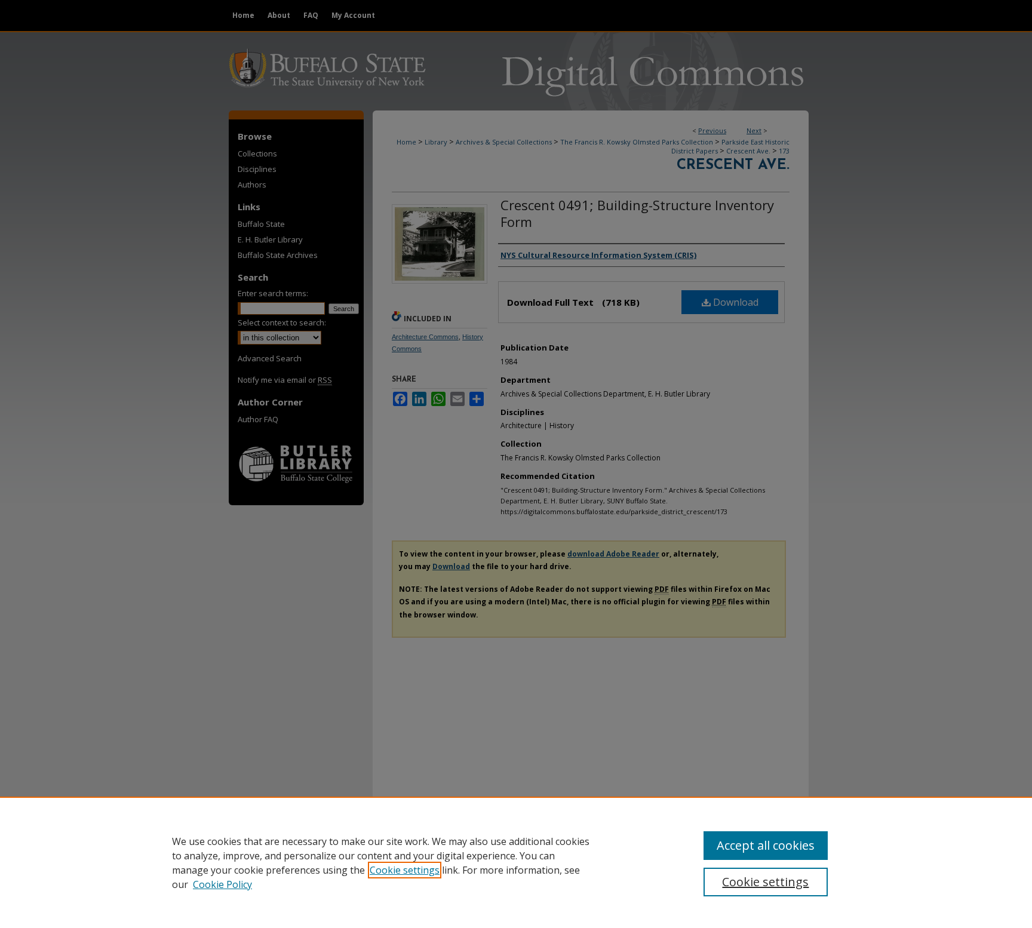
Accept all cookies (766, 845)
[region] (516, 862)
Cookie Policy (222, 884)
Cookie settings (405, 870)
